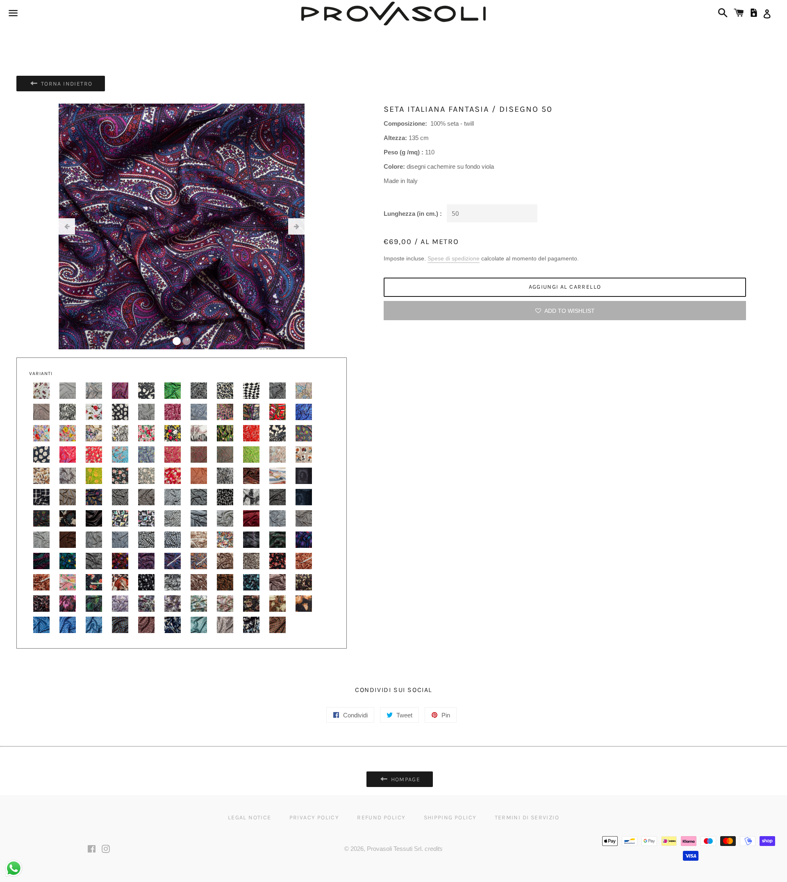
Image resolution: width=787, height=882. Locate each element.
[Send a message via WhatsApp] (13, 868)
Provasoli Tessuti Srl (394, 848)
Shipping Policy (450, 817)
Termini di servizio (527, 817)
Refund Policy (381, 817)
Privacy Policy (314, 817)
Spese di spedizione (454, 258)
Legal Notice (249, 817)
